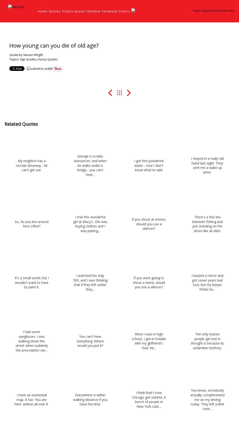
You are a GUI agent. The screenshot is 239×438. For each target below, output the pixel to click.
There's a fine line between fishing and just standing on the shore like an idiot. (207, 224)
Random (94, 11)
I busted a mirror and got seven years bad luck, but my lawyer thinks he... (207, 282)
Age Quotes (28, 59)
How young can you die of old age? (54, 45)
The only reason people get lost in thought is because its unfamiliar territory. (207, 341)
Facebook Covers (116, 11)
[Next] (129, 92)
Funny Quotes (48, 59)
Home (42, 11)
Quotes (55, 11)
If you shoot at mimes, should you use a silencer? (149, 224)
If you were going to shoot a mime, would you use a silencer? (149, 282)
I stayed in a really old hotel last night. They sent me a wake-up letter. (207, 165)
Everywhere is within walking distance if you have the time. (90, 399)
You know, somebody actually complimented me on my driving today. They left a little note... (207, 399)
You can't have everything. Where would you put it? (90, 341)
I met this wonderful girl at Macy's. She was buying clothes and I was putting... (90, 224)
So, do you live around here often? (32, 224)
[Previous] (110, 92)
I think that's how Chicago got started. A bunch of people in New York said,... (149, 399)
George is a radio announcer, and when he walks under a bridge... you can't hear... (90, 165)
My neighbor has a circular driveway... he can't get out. (32, 165)
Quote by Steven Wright (26, 55)
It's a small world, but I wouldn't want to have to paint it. (32, 282)
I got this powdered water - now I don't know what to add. (149, 165)
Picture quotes (74, 11)
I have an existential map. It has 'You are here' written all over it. (31, 399)
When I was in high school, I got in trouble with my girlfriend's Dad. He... (149, 341)
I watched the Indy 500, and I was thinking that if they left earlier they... (90, 282)
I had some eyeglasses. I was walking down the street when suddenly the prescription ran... (32, 341)
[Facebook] (182, 12)
